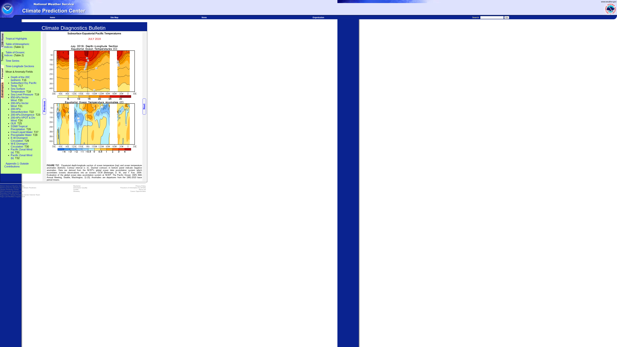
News (204, 17)
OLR (13, 123)
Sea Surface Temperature (18, 90)
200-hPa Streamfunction (19, 110)
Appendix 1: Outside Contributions (16, 165)
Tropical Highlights (15, 38)
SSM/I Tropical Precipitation (19, 128)
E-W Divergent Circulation (19, 139)
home (52, 17)
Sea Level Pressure (22, 94)
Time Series (11, 60)
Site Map (114, 17)
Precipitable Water (21, 135)
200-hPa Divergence (22, 114)
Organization (318, 17)
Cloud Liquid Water (22, 132)
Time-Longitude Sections (19, 66)
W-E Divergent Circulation (19, 145)
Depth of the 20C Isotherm (20, 78)
